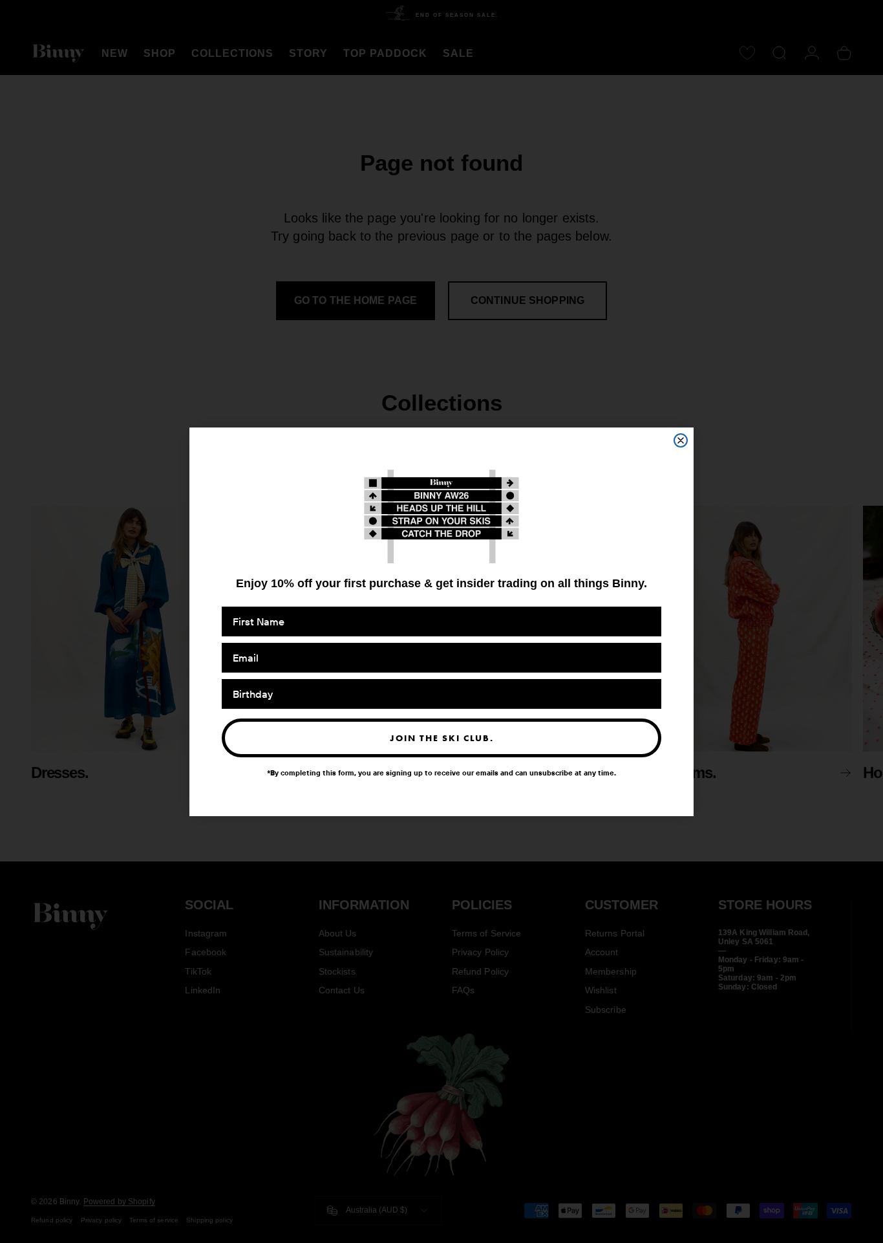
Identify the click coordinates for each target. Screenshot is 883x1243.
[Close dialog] (680, 440)
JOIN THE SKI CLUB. (442, 737)
